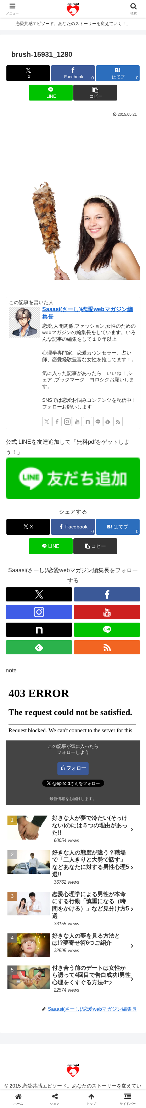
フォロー (76, 768)
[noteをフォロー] (87, 421)
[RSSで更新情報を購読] (118, 421)
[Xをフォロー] (46, 421)
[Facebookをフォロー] (57, 421)
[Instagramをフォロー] (67, 421)
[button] (95, 93)
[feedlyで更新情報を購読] (107, 421)
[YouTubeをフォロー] (77, 421)
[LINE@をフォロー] (97, 421)
